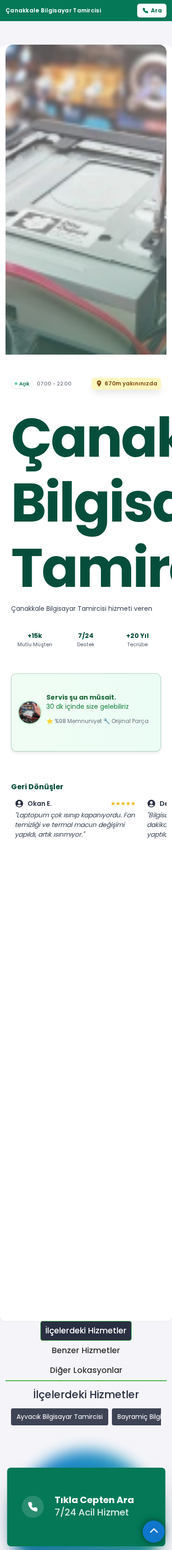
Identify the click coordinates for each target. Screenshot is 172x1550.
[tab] (86, 1331)
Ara (156, 10)
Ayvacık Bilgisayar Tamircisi (60, 1416)
